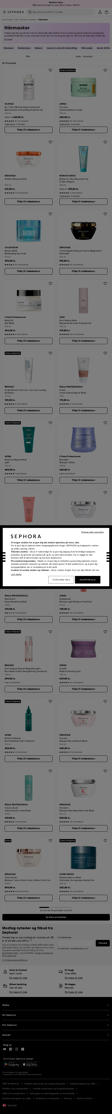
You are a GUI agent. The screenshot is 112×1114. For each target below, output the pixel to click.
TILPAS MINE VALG (61, 580)
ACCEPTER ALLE (88, 580)
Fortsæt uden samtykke (92, 532)
